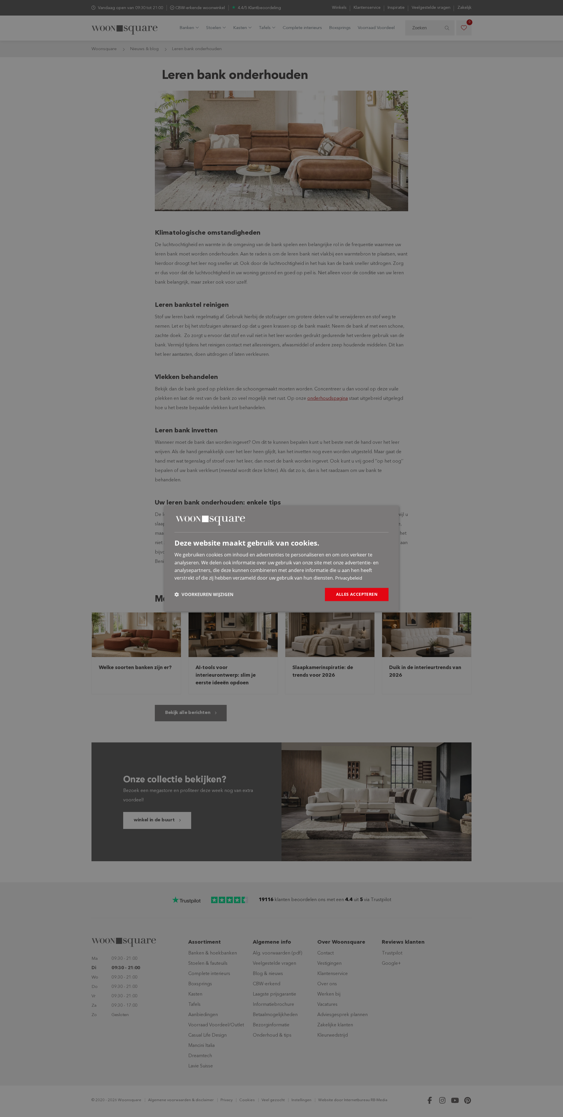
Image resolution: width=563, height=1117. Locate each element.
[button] (203, 594)
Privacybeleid (348, 578)
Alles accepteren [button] (356, 594)
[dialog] (281, 558)
